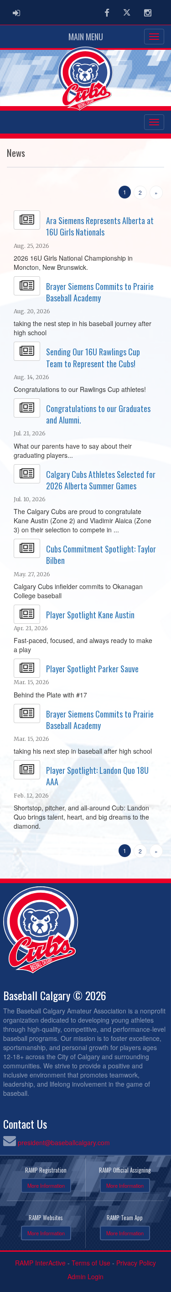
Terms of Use (91, 1262)
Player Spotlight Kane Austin (90, 615)
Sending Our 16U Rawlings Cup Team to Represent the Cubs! (93, 357)
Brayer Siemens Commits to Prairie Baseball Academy (100, 292)
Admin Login (85, 1276)
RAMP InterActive (40, 1262)
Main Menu (85, 37)
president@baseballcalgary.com (64, 1142)
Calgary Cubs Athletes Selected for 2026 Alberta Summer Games (100, 480)
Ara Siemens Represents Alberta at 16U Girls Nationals (100, 226)
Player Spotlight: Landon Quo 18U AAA (97, 776)
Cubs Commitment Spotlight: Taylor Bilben (101, 554)
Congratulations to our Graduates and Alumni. (98, 414)
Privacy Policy (136, 1262)
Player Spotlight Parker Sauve (92, 669)
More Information (46, 1185)
